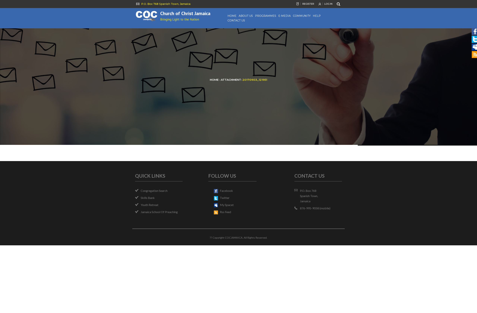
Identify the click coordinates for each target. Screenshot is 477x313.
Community (302, 16)
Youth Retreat (149, 205)
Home (232, 16)
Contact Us (236, 20)
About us (246, 16)
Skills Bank (148, 197)
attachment (231, 79)
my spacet (227, 205)
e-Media (284, 16)
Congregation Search (154, 190)
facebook (226, 190)
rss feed (225, 212)
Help (317, 16)
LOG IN (328, 3)
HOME (214, 79)
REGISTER (308, 3)
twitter (225, 197)
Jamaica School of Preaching (159, 212)
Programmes (265, 16)
